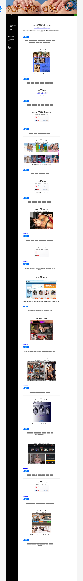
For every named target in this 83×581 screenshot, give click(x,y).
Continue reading (25, 76)
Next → (45, 549)
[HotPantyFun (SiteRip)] (41, 253)
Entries (9, 47)
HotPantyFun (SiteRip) (41, 247)
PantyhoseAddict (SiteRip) (41, 318)
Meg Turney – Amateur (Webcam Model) (41, 112)
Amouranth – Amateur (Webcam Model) (41, 25)
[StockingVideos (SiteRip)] (41, 62)
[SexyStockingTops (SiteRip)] (41, 371)
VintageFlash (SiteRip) (42, 510)
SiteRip (41, 48)
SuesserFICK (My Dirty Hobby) (41, 209)
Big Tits (26, 40)
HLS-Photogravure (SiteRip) (41, 399)
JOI (46, 40)
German (36, 240)
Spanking (45, 42)
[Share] (1, 11)
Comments (10, 48)
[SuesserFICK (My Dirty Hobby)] (41, 220)
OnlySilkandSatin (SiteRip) (41, 482)
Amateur (28, 240)
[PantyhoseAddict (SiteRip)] (41, 330)
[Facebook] (1, 7)
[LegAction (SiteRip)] (41, 187)
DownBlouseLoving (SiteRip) (41, 442)
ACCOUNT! (71, 24)
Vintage (42, 434)
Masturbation (32, 42)
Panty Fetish (49, 268)
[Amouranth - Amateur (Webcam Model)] (41, 28)
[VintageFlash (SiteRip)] (41, 523)
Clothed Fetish (28, 268)
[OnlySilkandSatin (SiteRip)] (41, 488)
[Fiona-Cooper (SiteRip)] (41, 289)
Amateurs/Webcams (41, 24)
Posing (37, 42)
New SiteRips (9, 35)
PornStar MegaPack (11, 39)
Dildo (39, 40)
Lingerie (53, 40)
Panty (44, 268)
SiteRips (11, 29)
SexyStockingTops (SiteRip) (41, 359)
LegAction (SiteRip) (41, 181)
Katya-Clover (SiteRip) (41, 140)
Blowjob (30, 40)
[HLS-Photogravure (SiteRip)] (41, 412)
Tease (49, 42)
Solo (41, 42)
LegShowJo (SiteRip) (41, 90)
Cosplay (35, 40)
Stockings (49, 310)
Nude (40, 173)
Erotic (32, 173)
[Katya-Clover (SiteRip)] (41, 153)
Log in (8, 46)
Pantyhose (41, 310)
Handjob (43, 40)
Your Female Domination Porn (70, 20)
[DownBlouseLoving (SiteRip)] (41, 454)
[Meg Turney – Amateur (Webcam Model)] (41, 118)
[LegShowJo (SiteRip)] (41, 93)
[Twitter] (1, 9)
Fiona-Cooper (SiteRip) (41, 277)
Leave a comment (45, 27)
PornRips (10, 15)
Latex (50, 40)
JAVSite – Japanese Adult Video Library (70, 22)
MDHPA (41, 208)
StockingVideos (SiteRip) (41, 49)
